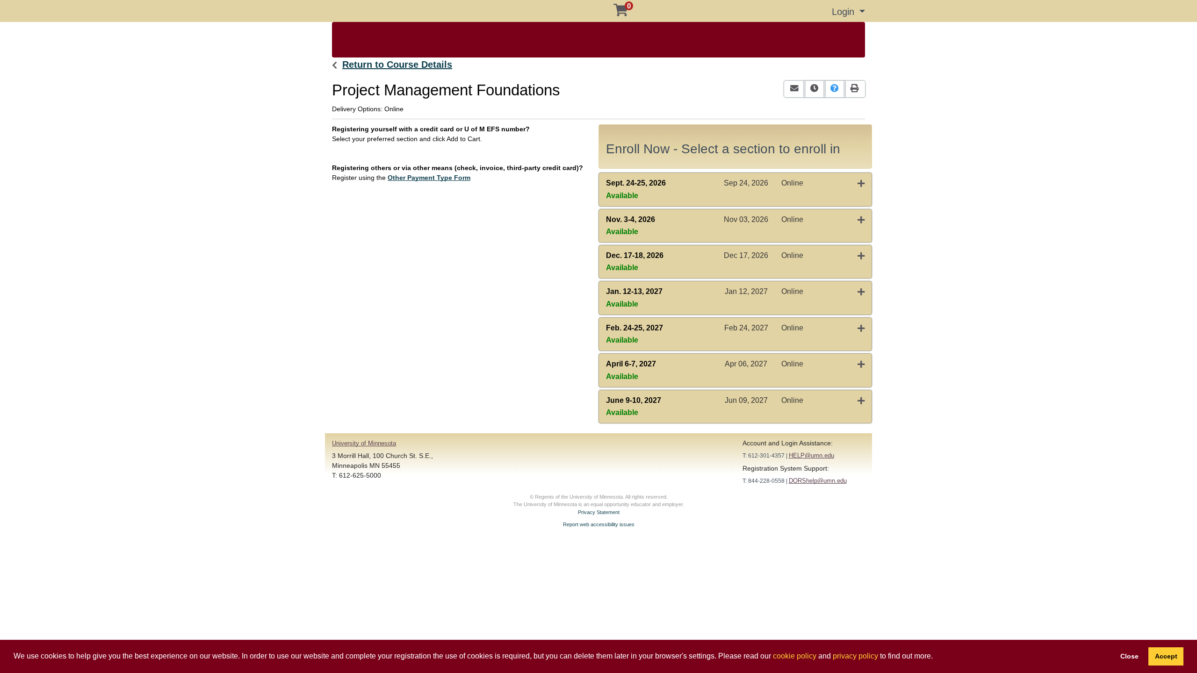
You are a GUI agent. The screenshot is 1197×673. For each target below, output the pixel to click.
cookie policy (794, 656)
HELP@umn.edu (811, 455)
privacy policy (855, 656)
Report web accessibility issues (599, 524)
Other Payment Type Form (429, 177)
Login (844, 12)
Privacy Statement (599, 512)
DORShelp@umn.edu (818, 480)
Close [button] (1129, 656)
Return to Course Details (397, 64)
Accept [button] (1166, 656)
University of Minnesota (364, 443)
